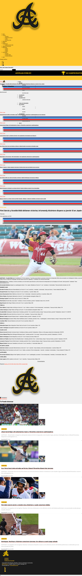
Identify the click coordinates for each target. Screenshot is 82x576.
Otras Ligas (2, 112)
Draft (4, 57)
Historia (6, 53)
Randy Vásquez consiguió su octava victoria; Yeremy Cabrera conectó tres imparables (19, 188)
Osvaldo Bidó (24, 364)
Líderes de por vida (9, 45)
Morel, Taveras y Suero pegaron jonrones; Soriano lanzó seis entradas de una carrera (19, 167)
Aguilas (6, 364)
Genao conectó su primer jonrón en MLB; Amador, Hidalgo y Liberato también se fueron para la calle (23, 198)
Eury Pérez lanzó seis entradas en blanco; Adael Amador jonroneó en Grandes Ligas (19, 146)
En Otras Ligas (8, 40)
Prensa (4, 35)
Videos (6, 48)
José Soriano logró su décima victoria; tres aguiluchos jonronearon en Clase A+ (18, 135)
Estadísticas (5, 43)
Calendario (5, 41)
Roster (4, 42)
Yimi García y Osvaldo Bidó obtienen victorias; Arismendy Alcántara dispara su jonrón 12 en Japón (22, 84)
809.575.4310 (5, 564)
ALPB (9, 364)
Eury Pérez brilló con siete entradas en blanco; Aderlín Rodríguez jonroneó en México (19, 177)
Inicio (4, 34)
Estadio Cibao (8, 54)
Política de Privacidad (9, 560)
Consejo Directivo (8, 55)
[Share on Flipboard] (42, 88)
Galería (6, 51)
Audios (6, 49)
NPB (20, 364)
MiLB (15, 364)
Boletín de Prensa (8, 37)
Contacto (6, 558)
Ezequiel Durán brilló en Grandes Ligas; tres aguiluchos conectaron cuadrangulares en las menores (22, 114)
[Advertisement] (38, 102)
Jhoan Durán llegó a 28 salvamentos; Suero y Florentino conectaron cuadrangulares (19, 125)
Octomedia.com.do (14, 565)
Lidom (6, 38)
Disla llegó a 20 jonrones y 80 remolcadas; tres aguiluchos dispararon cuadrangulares (19, 156)
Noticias (6, 36)
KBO (12, 364)
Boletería (6, 559)
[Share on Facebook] (42, 86)
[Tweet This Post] (42, 87)
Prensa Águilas (3, 439)
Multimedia (5, 47)
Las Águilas (5, 52)
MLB (17, 364)
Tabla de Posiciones (7, 46)
